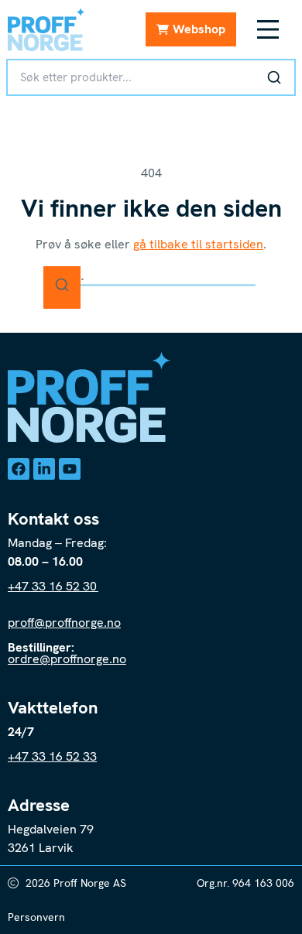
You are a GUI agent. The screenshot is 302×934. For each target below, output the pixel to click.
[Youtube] (70, 469)
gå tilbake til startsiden (198, 244)
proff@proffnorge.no (64, 622)
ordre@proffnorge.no (67, 659)
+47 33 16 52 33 (52, 756)
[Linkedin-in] (44, 469)
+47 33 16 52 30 (53, 586)
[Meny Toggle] (267, 29)
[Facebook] (18, 469)
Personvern (36, 917)
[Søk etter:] (151, 275)
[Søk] (274, 77)
